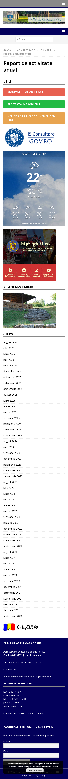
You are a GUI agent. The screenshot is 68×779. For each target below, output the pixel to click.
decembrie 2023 (12, 458)
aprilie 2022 (9, 569)
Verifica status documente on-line (31, 118)
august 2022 (10, 552)
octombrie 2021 (12, 592)
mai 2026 (8, 359)
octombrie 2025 (12, 383)
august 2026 (10, 342)
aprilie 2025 (9, 406)
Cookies (7, 713)
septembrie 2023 (12, 476)
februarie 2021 (11, 610)
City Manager (41, 775)
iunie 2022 (9, 557)
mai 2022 (8, 563)
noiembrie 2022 (12, 534)
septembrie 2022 (12, 546)
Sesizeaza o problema (24, 104)
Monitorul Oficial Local (26, 92)
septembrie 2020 (12, 616)
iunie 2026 (9, 353)
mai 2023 (8, 499)
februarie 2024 (11, 453)
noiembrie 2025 (12, 377)
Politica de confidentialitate (28, 713)
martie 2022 (10, 575)
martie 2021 (10, 604)
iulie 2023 (8, 487)
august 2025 (10, 394)
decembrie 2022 (12, 528)
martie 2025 (10, 412)
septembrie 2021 (12, 598)
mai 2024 (8, 447)
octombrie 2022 (12, 540)
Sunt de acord (35, 770)
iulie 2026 (8, 348)
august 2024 (10, 441)
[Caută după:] (34, 39)
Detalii (55, 766)
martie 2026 (10, 365)
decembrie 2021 (12, 587)
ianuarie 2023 (11, 523)
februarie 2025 (11, 418)
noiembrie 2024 (12, 423)
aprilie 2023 (9, 505)
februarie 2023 (11, 517)
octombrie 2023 (12, 470)
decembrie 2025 (12, 371)
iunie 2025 (9, 400)
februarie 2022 (11, 581)
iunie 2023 (9, 493)
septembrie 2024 (12, 435)
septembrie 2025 (12, 389)
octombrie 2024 (12, 429)
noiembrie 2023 (12, 464)
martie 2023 (10, 511)
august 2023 (10, 482)
